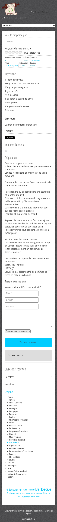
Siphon (27, 497)
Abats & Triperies (12, 66)
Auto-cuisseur (29, 490)
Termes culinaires (28, 342)
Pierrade (39, 493)
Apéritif (18, 489)
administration (28, 519)
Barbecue (43, 489)
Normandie (36, 60)
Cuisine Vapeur (15, 493)
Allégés (10, 489)
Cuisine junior (30, 493)
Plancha (46, 493)
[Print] (6, 151)
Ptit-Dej (21, 497)
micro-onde (35, 497)
